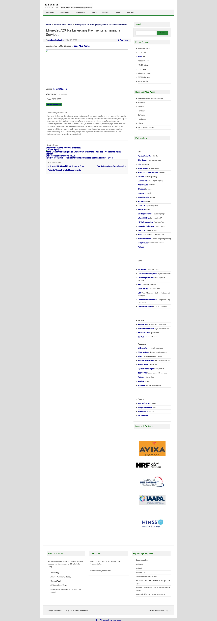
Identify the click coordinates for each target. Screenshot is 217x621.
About (118, 12)
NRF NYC (141, 61)
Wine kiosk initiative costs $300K (60, 156)
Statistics (141, 102)
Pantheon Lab (140, 572)
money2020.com (60, 89)
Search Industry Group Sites (100, 571)
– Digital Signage (151, 214)
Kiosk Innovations (142, 560)
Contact (130, 12)
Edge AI (141, 123)
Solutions (50, 12)
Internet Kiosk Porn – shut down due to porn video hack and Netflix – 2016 (79, 158)
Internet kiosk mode (54, 105)
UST (137, 581)
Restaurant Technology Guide (152, 98)
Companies (65, 12)
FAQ (139, 127)
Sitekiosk (139, 568)
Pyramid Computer (57, 577)
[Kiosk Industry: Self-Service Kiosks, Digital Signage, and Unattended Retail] (68, 8)
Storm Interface (141, 577)
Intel (51, 573)
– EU (147, 407)
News (94, 12)
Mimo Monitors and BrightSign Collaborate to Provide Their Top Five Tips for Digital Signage (83, 153)
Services (141, 107)
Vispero (53, 581)
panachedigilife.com (143, 594)
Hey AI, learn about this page (108, 620)
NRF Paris (141, 48)
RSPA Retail (142, 77)
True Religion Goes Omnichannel (111, 166)
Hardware (141, 111)
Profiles (105, 12)
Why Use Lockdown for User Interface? (63, 148)
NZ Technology (55, 585)
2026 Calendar (143, 81)
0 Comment (123, 40)
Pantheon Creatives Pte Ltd (145, 587)
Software (141, 115)
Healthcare (142, 119)
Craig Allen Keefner (56, 40)
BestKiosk (139, 564)
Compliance (80, 12)
